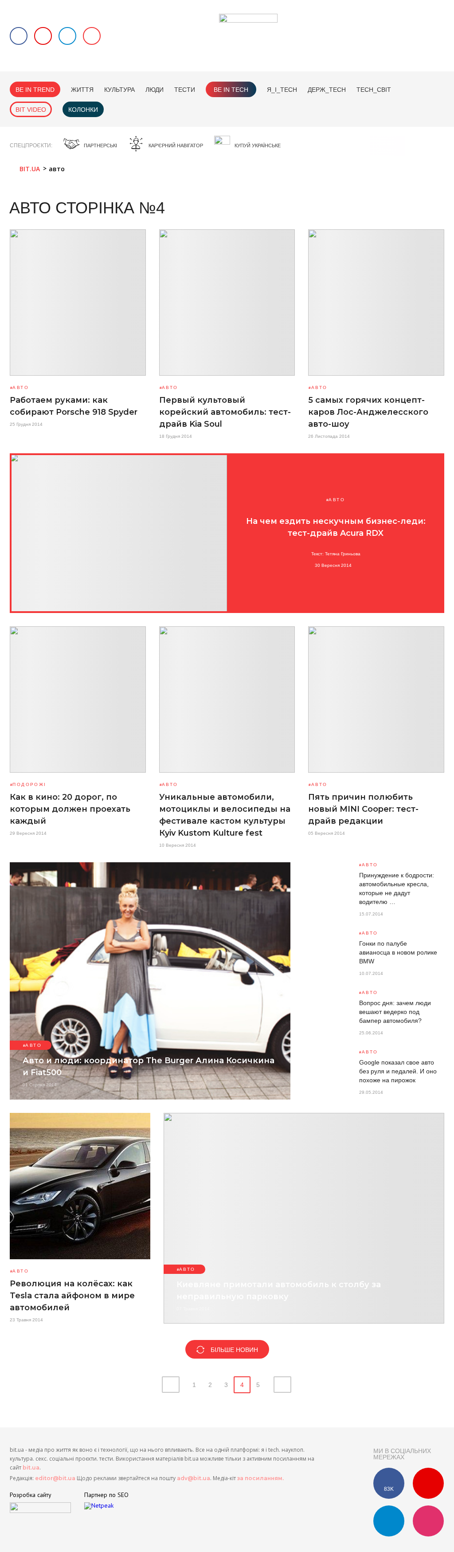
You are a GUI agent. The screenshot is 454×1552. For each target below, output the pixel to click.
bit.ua (31, 1467)
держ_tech (327, 89)
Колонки (83, 109)
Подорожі (29, 784)
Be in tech (231, 89)
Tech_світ (373, 89)
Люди (154, 89)
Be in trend (35, 89)
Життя (82, 89)
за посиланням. (260, 1478)
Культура (119, 89)
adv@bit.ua (193, 1478)
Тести (184, 89)
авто (20, 387)
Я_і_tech (282, 89)
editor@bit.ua (55, 1478)
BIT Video (31, 109)
